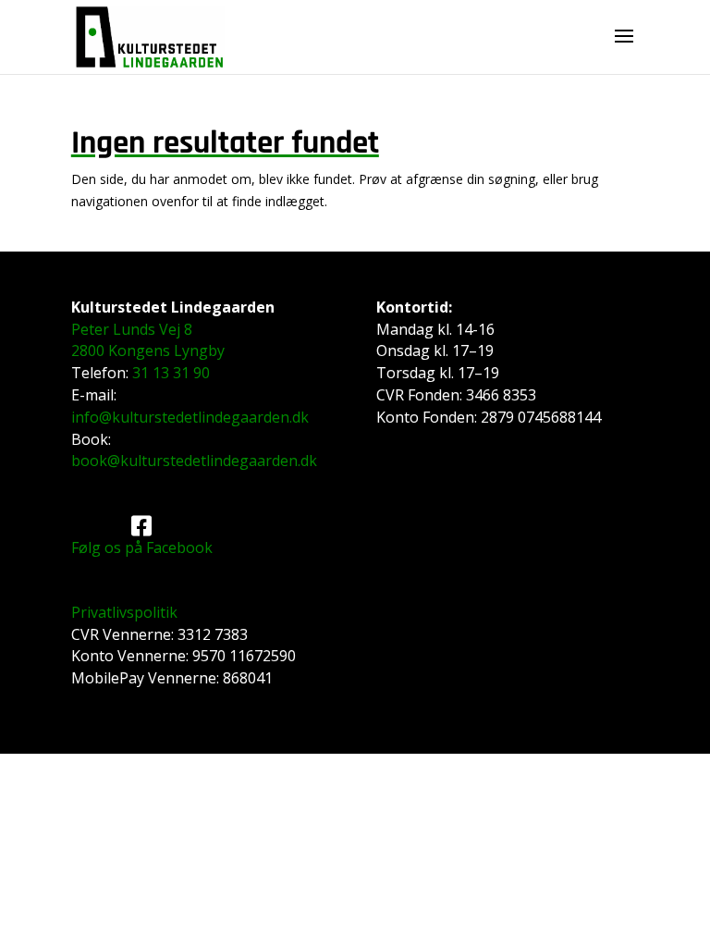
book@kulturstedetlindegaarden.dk (194, 460)
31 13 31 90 (171, 373)
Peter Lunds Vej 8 (131, 329)
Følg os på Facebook (142, 547)
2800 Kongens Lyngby (148, 350)
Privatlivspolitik (124, 612)
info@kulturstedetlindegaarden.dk (190, 417)
